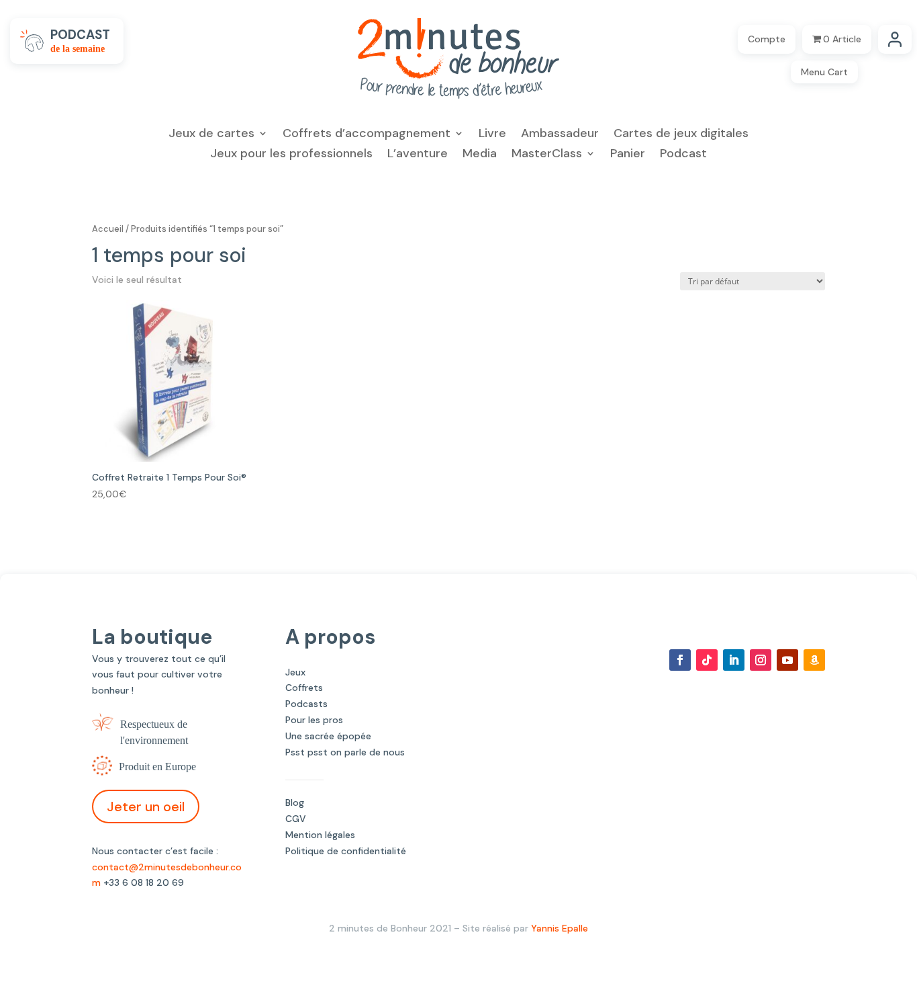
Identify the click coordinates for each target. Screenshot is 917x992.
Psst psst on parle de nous (345, 752)
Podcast (683, 155)
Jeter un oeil (146, 806)
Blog (294, 802)
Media (480, 155)
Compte (766, 39)
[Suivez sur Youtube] (787, 660)
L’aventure (417, 155)
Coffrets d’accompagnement (366, 134)
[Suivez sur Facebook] (680, 660)
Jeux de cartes (211, 134)
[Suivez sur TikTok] (707, 660)
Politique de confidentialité (345, 851)
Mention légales (320, 835)
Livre (492, 134)
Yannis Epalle (559, 928)
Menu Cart (824, 72)
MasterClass (547, 155)
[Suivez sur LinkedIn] (733, 660)
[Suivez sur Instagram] (760, 660)
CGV (295, 819)
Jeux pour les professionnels (291, 155)
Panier (627, 155)
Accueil (108, 229)
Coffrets (304, 687)
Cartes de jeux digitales (681, 134)
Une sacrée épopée (328, 736)
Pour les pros (314, 720)
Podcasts (306, 704)
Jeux (295, 672)
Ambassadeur (560, 134)
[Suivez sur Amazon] (814, 660)
